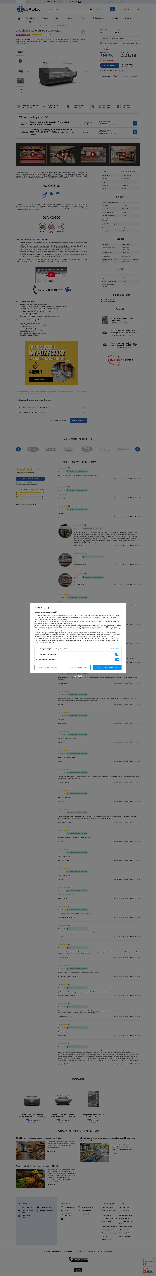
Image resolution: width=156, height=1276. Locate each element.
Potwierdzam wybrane (48, 667)
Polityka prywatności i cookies (48, 642)
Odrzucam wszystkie (77, 667)
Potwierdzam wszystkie (107, 667)
